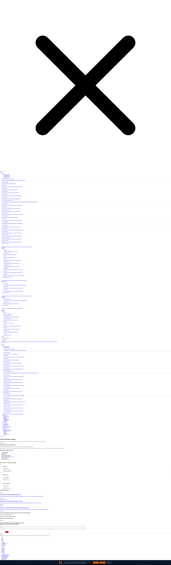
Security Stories (6, 423)
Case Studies (3, 544)
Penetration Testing (6, 175)
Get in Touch (2, 520)
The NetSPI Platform (7, 174)
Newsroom (5, 433)
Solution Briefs (6, 420)
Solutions (3, 173)
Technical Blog (4, 558)
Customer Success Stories (7, 426)
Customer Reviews (6, 427)
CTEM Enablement (6, 419)
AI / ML (3, 552)
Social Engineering (4, 556)
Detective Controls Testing (5, 555)
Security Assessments (7, 176)
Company (3, 428)
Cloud (3, 549)
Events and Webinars (5, 543)
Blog (2, 422)
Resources (3, 248)
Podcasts (5, 417)
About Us (5, 429)
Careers (5, 432)
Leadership (5, 431)
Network (3, 550)
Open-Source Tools (6, 418)
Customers (3, 297)
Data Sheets (5, 421)
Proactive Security (6, 177)
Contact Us (2, 344)
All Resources (6, 415)
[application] (85, 562)
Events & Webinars (6, 416)
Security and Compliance (7, 430)
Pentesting (3, 548)
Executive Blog (6, 425)
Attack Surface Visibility (5, 554)
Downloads (3, 542)
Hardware (3, 551)
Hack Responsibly (6, 424)
